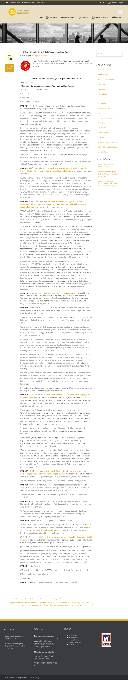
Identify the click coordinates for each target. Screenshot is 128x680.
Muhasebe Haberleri (12, 677)
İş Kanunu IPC (103, 103)
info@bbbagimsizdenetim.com (34, 3)
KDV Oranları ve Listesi (106, 118)
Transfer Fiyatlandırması (107, 142)
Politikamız (102, 128)
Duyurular (102, 84)
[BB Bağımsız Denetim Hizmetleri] (18, 11)
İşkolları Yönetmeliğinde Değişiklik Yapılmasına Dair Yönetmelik (108, 174)
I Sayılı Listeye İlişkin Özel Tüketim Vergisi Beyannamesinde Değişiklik (34, 599)
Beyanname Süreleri (106, 79)
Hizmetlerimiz (103, 94)
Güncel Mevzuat (75, 642)
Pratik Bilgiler (103, 132)
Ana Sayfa (73, 635)
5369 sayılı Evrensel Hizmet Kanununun (60, 293)
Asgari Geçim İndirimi (106, 70)
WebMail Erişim (116, 3)
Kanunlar (101, 113)
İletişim (100, 99)
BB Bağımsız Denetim (39, 56)
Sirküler (101, 137)
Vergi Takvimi (103, 152)
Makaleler (102, 123)
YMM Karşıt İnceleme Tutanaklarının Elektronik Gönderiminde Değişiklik (107, 183)
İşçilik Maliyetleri (104, 108)
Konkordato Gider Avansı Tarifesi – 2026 (107, 165)
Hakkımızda (102, 89)
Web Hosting (34, 677)
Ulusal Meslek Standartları (108, 147)
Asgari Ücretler (103, 75)
